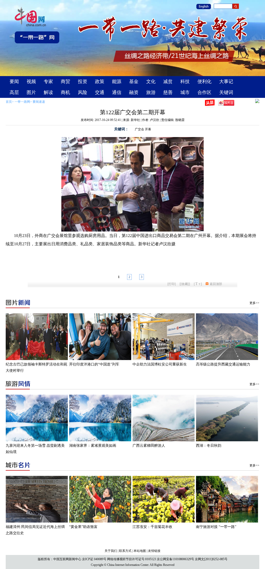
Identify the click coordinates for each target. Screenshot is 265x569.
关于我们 (111, 551)
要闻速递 (39, 102)
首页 (9, 102)
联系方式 (125, 551)
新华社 (135, 120)
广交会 (139, 129)
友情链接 (154, 551)
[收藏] (185, 284)
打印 (171, 284)
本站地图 (140, 551)
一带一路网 (22, 102)
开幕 (148, 129)
